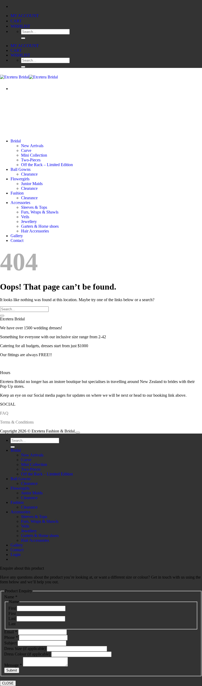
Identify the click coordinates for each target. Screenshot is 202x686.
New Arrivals (32, 145)
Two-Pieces (31, 160)
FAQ (4, 413)
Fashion (17, 193)
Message (13, 665)
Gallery (17, 235)
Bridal (16, 141)
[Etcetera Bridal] (29, 77)
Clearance (29, 174)
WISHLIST (20, 26)
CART (16, 21)
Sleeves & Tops (34, 207)
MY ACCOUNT (25, 15)
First (12, 608)
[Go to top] (78, 432)
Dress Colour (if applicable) (27, 654)
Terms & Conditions (17, 422)
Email (10, 632)
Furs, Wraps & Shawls (39, 212)
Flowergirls (20, 179)
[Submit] (23, 38)
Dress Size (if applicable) (25, 648)
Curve (26, 150)
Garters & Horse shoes (40, 226)
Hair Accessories (35, 231)
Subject (11, 643)
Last (12, 618)
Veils (25, 217)
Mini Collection (34, 155)
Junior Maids (32, 183)
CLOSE (8, 683)
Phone (11, 637)
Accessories (20, 202)
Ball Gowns (21, 169)
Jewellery (29, 221)
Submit (11, 670)
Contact (17, 240)
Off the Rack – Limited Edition (47, 164)
